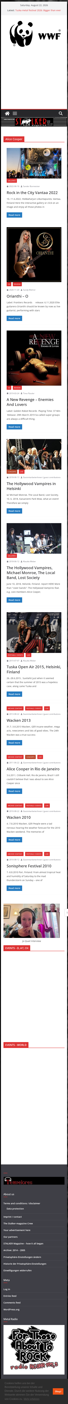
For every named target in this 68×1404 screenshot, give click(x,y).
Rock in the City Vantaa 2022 (32, 192)
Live (21, 472)
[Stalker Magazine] (7, 113)
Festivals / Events (15, 655)
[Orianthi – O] (34, 254)
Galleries (12, 181)
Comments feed (12, 1302)
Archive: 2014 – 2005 (14, 1250)
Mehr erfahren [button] (31, 1399)
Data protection (15, 1208)
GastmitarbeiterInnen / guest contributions (42, 477)
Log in (6, 1289)
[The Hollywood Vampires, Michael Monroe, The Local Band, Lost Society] (34, 538)
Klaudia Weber (29, 561)
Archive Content (15, 708)
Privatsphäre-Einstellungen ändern (22, 1257)
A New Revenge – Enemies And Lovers (30, 402)
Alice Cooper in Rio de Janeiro (33, 768)
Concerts (12, 472)
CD (9, 284)
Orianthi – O (17, 296)
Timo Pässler (28, 393)
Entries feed (9, 1295)
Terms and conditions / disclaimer (21, 1203)
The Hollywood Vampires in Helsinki (31, 486)
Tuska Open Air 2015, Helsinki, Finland (34, 669)
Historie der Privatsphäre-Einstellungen (24, 1263)
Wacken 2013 (19, 720)
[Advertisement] (34, 79)
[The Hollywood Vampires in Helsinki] (34, 454)
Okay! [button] (58, 1391)
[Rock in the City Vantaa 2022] (34, 163)
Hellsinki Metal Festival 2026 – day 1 (34, 10)
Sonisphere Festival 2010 (29, 865)
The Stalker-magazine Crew (18, 1223)
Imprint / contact (12, 1216)
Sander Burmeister (31, 186)
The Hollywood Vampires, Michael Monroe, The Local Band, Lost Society (31, 572)
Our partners (10, 1236)
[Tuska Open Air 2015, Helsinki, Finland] (34, 632)
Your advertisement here (16, 1230)
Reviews (17, 284)
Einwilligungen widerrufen (17, 1270)
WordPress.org (11, 1309)
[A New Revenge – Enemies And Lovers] (34, 358)
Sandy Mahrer (29, 289)
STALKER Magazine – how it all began (23, 1243)
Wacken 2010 (19, 817)
